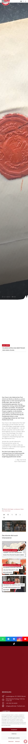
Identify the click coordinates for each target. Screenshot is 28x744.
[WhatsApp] (3, 639)
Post (3, 511)
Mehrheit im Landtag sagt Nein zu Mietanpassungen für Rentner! (13, 587)
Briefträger (10, 509)
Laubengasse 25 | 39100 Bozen (16, 696)
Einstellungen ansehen (14, 738)
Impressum (17, 741)
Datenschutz (11, 741)
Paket (22, 509)
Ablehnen (14, 734)
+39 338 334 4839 (11, 703)
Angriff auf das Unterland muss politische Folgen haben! (13, 553)
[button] (21, 1)
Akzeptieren (14, 729)
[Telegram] (8, 639)
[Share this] (8, 514)
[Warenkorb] (25, 1)
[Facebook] (14, 639)
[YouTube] (25, 639)
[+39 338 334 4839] (4, 703)
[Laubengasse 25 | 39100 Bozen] (4, 696)
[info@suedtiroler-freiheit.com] (4, 706)
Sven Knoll (7, 511)
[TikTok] (14, 643)
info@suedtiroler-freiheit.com (15, 706)
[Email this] (4, 514)
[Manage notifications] (25, 741)
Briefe (5, 509)
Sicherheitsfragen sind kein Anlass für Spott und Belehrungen (12, 569)
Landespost (17, 509)
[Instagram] (19, 639)
